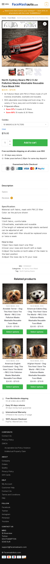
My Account (7, 484)
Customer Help (8, 487)
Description (7, 185)
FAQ (3, 498)
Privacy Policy (8, 440)
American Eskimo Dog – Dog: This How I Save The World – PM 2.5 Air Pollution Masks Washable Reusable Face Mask (37, 316)
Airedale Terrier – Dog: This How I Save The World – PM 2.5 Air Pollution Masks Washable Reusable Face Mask (13, 316)
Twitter (5, 511)
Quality (5, 468)
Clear (4, 129)
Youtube (5, 521)
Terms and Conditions (11, 494)
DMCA (4, 443)
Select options (12, 332)
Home (4, 18)
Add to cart (30, 142)
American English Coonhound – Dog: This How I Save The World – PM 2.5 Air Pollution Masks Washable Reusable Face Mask (13, 370)
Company (6, 461)
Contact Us (7, 436)
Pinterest (6, 518)
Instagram (6, 514)
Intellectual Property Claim (15, 451)
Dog (17, 306)
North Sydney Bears (27, 271)
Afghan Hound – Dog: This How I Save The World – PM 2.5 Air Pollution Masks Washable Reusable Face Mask (36, 370)
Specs (5, 192)
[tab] (25, 186)
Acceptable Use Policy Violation (17, 448)
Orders (5, 464)
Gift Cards (6, 475)
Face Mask (12, 18)
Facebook (6, 507)
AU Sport (25, 268)
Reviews (7, 198)
